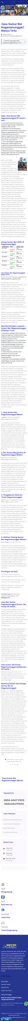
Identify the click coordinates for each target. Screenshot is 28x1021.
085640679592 (14, 803)
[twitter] (12, 764)
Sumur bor (9, 848)
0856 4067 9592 (14, 800)
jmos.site (23, 1017)
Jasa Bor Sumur (5, 984)
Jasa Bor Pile (5, 987)
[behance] (17, 764)
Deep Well (9, 853)
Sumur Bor (13, 162)
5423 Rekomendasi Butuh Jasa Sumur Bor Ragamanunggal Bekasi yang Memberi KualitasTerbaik (12, 587)
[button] (24, 2)
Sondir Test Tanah (6, 990)
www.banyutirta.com (10, 1013)
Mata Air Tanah (10, 858)
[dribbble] (14, 764)
